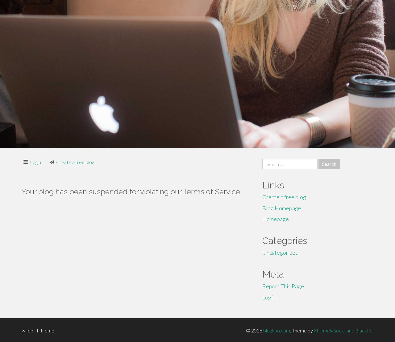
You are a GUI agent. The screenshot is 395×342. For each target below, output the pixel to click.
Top (29, 330)
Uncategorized (280, 252)
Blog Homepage (281, 208)
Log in (269, 297)
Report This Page (283, 286)
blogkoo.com (276, 330)
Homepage (275, 219)
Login (35, 162)
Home (47, 330)
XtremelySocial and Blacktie (343, 330)
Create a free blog (75, 162)
